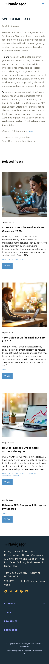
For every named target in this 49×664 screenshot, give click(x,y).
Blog (4, 259)
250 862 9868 (9, 583)
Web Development (10, 476)
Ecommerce (30, 473)
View (7, 265)
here (30, 131)
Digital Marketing (16, 259)
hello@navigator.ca (33, 581)
